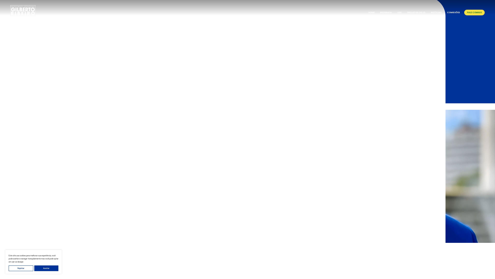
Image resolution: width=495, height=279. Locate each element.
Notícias (436, 12)
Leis (400, 12)
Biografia (386, 12)
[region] (33, 262)
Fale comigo (474, 12)
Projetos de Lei (416, 12)
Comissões (453, 12)
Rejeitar (21, 268)
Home (371, 12)
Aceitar (46, 268)
